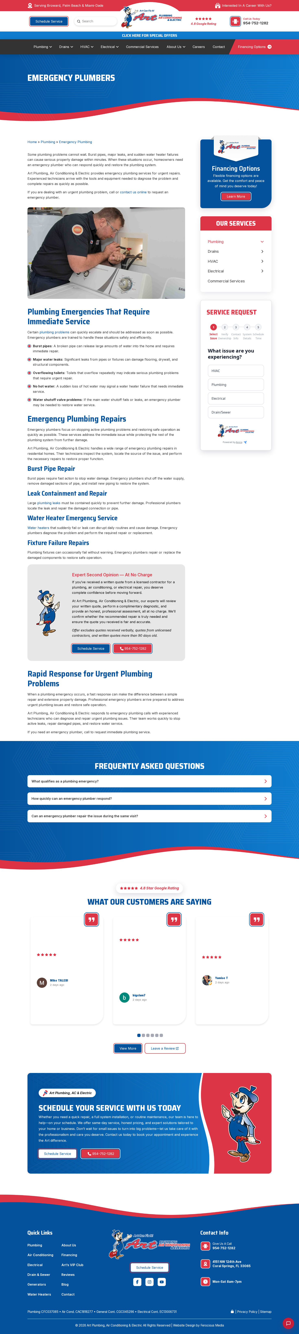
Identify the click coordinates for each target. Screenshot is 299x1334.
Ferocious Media (212, 1325)
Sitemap (266, 1312)
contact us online (133, 192)
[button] (149, 781)
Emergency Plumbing (75, 142)
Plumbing (48, 142)
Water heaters (38, 528)
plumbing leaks (48, 503)
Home (32, 142)
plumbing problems (54, 332)
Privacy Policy (247, 1312)
